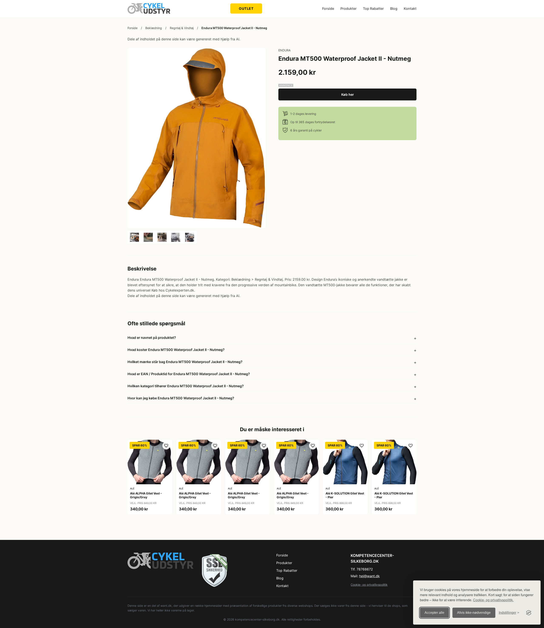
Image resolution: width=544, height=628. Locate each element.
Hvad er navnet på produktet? (152, 337)
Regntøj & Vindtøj (182, 28)
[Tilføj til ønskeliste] (166, 445)
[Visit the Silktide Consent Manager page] (529, 613)
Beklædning (153, 28)
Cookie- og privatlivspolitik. (493, 599)
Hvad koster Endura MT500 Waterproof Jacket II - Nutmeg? (176, 350)
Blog (393, 8)
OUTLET (246, 8)
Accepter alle (434, 612)
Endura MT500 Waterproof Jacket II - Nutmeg (234, 28)
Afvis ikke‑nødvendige (474, 612)
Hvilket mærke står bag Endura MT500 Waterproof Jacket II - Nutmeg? (185, 362)
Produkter (348, 8)
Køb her (347, 94)
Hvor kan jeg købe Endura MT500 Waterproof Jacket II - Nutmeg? (181, 398)
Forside (328, 8)
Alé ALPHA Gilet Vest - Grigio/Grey (146, 495)
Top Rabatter (373, 8)
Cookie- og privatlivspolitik (369, 584)
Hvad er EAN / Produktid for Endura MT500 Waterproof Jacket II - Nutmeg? (189, 374)
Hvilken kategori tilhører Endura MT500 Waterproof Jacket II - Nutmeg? (186, 386)
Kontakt (410, 8)
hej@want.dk (369, 576)
